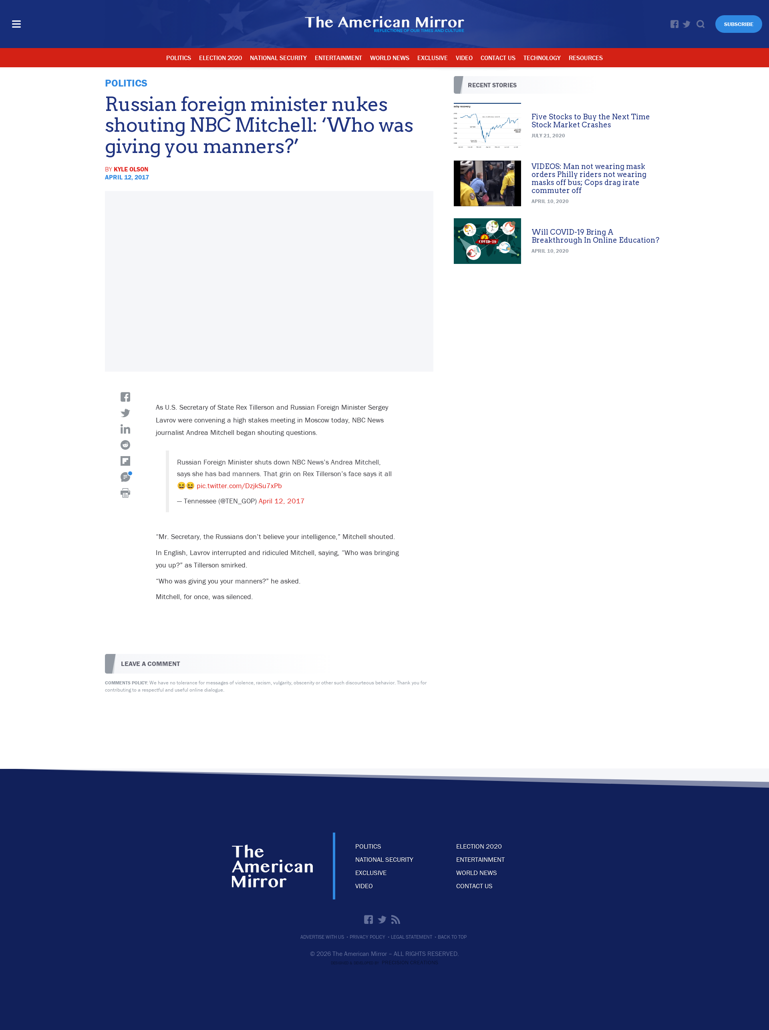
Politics (178, 58)
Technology (542, 58)
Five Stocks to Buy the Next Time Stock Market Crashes (590, 121)
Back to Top (452, 936)
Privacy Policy (367, 936)
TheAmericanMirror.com (272, 866)
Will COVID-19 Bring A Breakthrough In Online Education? (595, 236)
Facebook (674, 24)
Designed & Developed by (384, 963)
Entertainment (338, 58)
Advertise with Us (322, 936)
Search (701, 24)
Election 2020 (220, 58)
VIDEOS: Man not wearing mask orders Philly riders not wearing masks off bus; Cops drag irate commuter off (588, 178)
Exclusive (432, 58)
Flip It (125, 461)
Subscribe (738, 24)
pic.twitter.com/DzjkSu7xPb (239, 485)
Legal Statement (411, 936)
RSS (395, 919)
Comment (125, 477)
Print (125, 493)
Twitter (686, 24)
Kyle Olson (131, 169)
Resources (586, 58)
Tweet (125, 413)
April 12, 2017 (282, 500)
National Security (278, 58)
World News (389, 58)
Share (125, 397)
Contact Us (498, 58)
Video (464, 58)
